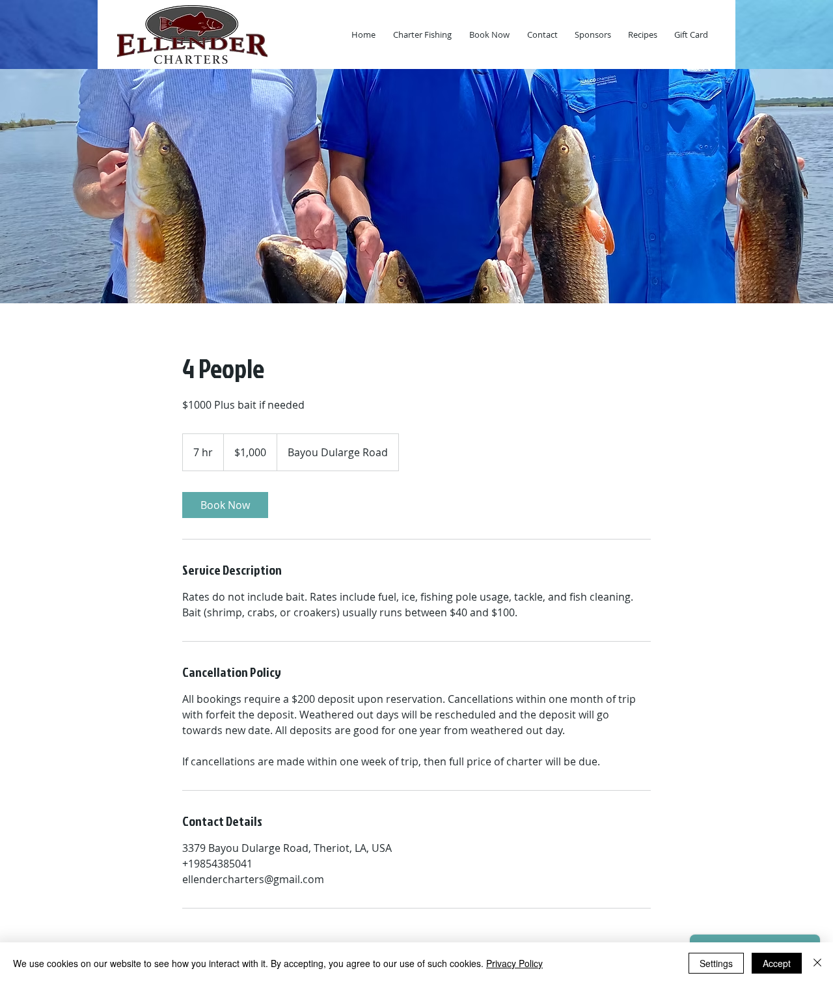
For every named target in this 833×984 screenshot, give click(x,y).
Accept (777, 963)
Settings (716, 963)
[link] (225, 505)
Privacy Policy (514, 963)
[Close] (817, 963)
